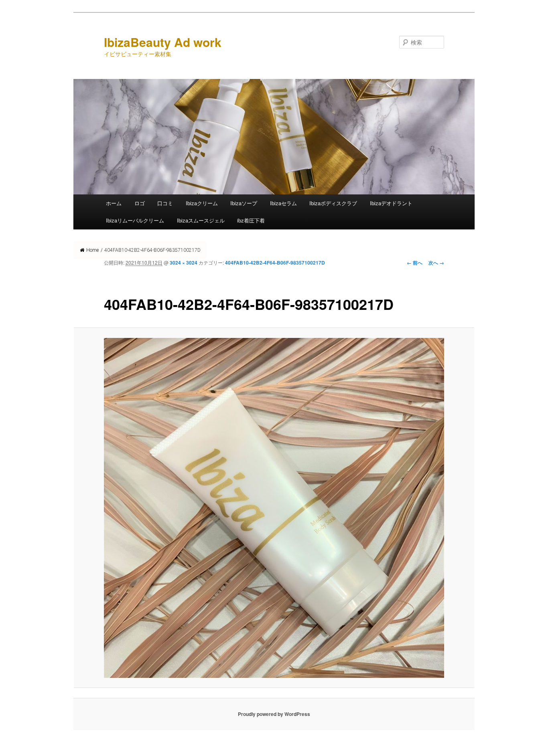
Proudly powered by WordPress (274, 714)
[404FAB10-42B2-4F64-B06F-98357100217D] (274, 508)
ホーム (114, 203)
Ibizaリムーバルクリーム (135, 220)
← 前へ (414, 262)
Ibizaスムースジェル (201, 220)
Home (92, 250)
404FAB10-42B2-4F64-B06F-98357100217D (275, 262)
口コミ (165, 203)
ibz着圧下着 (251, 220)
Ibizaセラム (283, 203)
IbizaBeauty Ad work (162, 42)
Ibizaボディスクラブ (333, 203)
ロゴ (139, 203)
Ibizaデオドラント (391, 203)
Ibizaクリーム (202, 203)
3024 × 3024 (183, 262)
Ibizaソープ (243, 203)
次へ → (436, 262)
